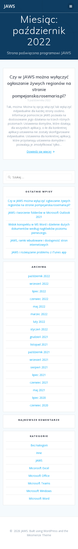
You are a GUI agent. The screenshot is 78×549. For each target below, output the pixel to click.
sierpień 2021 (39, 367)
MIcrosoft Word (39, 498)
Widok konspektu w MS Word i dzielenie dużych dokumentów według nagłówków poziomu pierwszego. (39, 228)
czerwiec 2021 (39, 382)
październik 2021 (39, 352)
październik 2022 (39, 276)
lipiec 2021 (39, 375)
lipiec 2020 (39, 398)
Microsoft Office (39, 476)
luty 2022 (39, 322)
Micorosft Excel (39, 468)
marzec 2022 (39, 314)
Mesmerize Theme (39, 535)
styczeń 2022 (39, 329)
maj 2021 (39, 390)
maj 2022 (39, 306)
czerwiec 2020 (39, 405)
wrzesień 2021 (39, 360)
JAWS (9, 6)
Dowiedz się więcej (39, 151)
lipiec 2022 (39, 291)
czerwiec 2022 (39, 299)
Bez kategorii (39, 445)
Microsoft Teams (39, 483)
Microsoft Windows (39, 491)
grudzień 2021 (39, 337)
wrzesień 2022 (39, 284)
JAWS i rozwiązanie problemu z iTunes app (39, 252)
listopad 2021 (39, 344)
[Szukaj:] (39, 177)
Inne (39, 453)
